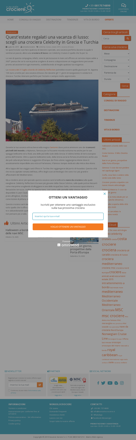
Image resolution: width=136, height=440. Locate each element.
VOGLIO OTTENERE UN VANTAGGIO (68, 226)
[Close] (104, 194)
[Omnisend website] (68, 243)
